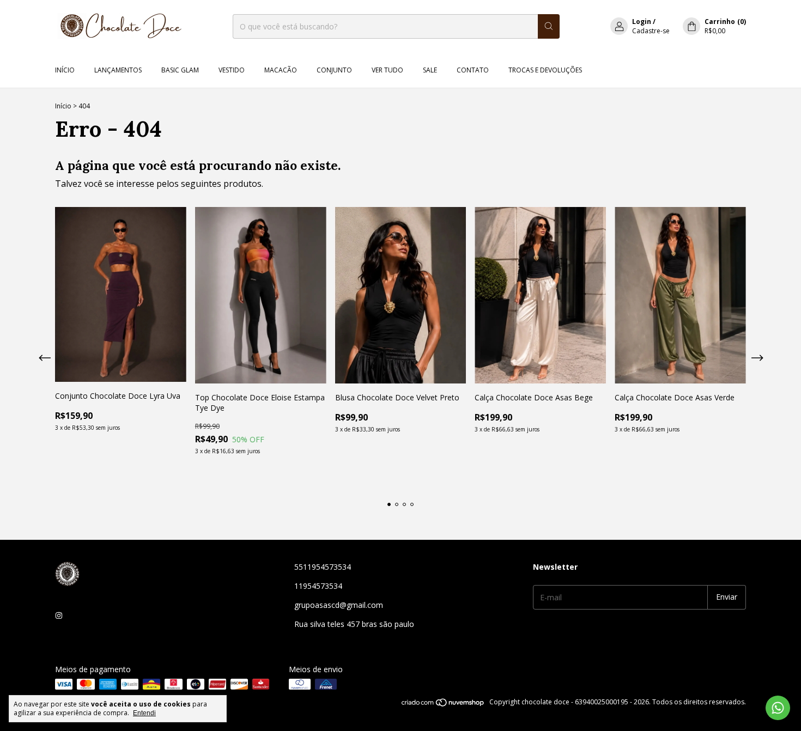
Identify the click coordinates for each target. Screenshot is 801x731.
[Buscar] (549, 26)
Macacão (280, 70)
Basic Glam (180, 70)
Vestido (232, 70)
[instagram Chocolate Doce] (59, 615)
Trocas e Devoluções (545, 70)
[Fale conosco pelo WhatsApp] (778, 708)
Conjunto (334, 70)
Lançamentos (118, 70)
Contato (473, 70)
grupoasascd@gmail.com (338, 605)
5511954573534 (322, 567)
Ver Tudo (387, 70)
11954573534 (318, 586)
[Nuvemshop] (443, 704)
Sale (430, 70)
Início (65, 70)
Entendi (144, 713)
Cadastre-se (651, 30)
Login (641, 21)
